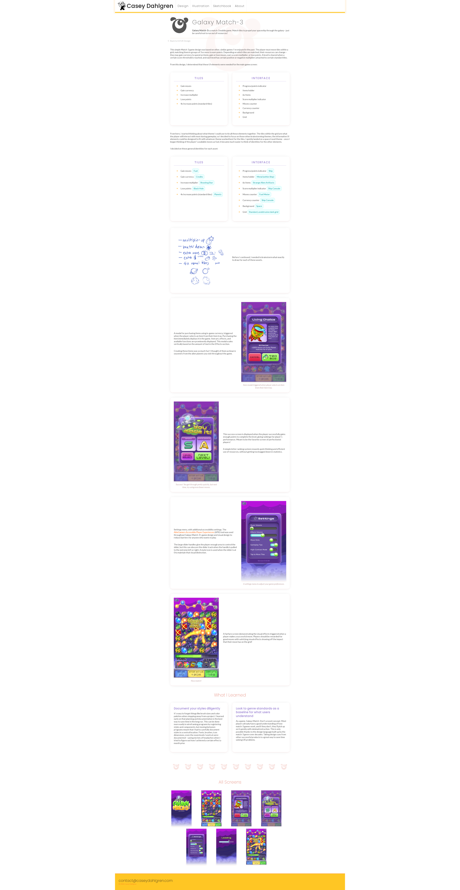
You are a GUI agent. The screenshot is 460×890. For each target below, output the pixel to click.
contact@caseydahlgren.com (146, 880)
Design (183, 6)
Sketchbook (222, 6)
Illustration (200, 6)
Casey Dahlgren (150, 6)
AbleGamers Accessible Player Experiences (194, 532)
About (239, 6)
